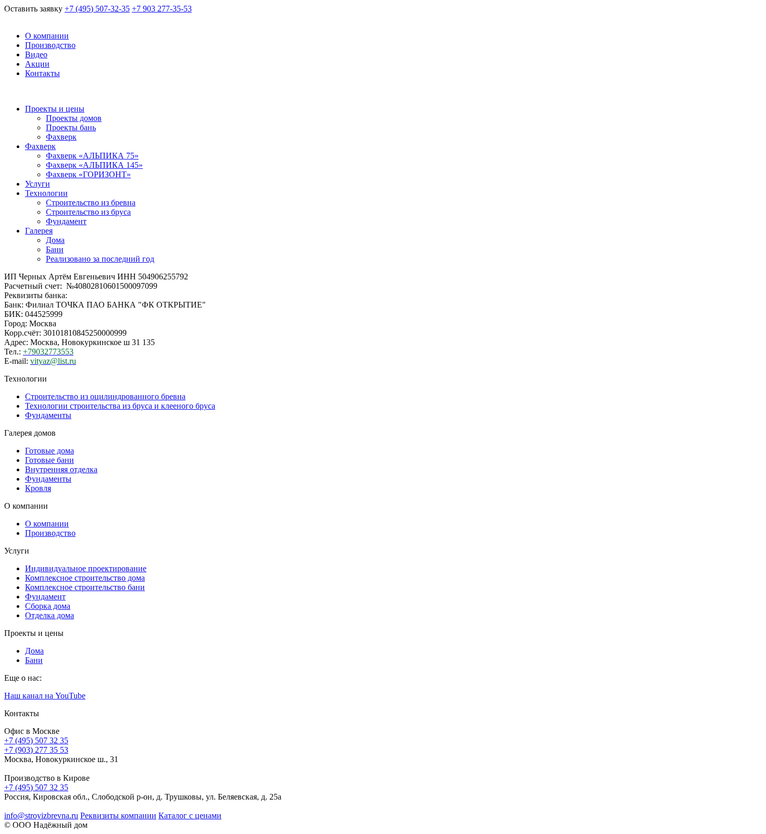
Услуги (37, 183)
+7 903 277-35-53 (162, 8)
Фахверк (61, 136)
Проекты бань (71, 127)
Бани (55, 249)
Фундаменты (48, 415)
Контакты (42, 73)
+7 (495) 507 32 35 (36, 740)
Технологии (46, 193)
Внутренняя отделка (61, 469)
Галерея (39, 230)
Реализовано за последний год (100, 258)
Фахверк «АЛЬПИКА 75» (92, 155)
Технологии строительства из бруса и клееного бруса (120, 405)
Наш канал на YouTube (44, 695)
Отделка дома (49, 615)
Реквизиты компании (118, 815)
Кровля (38, 488)
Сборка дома (47, 606)
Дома (55, 240)
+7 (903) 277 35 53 (36, 749)
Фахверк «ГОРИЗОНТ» (88, 174)
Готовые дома (49, 450)
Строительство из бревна (90, 202)
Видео (36, 54)
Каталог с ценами (189, 815)
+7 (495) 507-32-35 (97, 8)
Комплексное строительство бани (85, 587)
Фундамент (66, 221)
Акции (37, 63)
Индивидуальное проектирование (85, 568)
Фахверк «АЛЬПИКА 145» (94, 165)
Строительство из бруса (88, 211)
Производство (50, 45)
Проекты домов (74, 118)
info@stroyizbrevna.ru (41, 815)
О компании (47, 35)
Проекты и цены (54, 108)
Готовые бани (49, 460)
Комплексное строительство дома (85, 577)
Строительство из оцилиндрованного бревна (105, 396)
